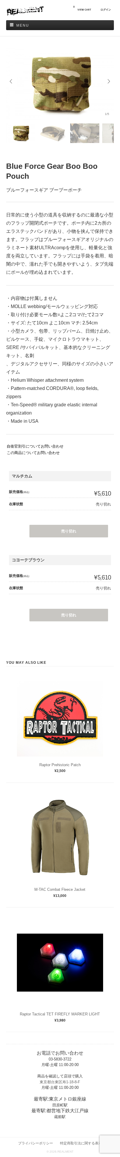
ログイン (105, 9)
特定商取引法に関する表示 (81, 1143)
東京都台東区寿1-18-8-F (60, 1082)
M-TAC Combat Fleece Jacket (59, 889)
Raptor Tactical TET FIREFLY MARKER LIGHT (60, 1014)
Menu (22, 25)
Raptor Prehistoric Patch (60, 765)
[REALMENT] (25, 14)
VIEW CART (82, 8)
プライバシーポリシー (35, 1143)
